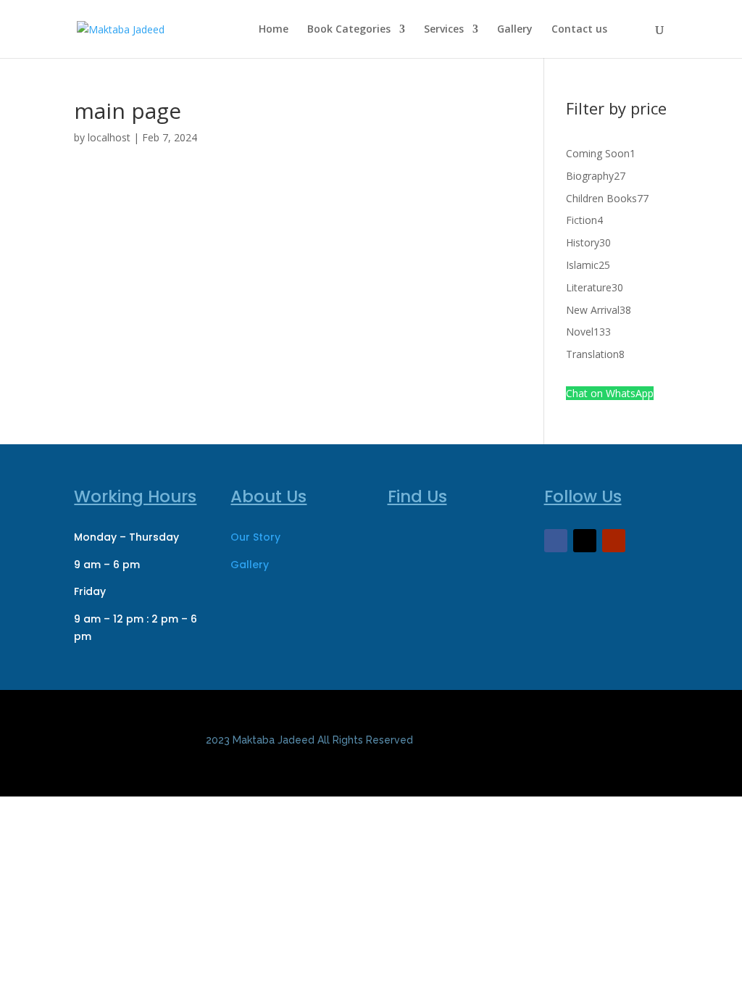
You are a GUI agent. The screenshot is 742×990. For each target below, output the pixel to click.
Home (273, 30)
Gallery (515, 30)
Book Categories (349, 30)
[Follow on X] (584, 540)
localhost (109, 137)
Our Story (255, 537)
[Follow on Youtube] (613, 540)
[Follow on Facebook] (555, 540)
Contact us (579, 30)
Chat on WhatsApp (610, 393)
